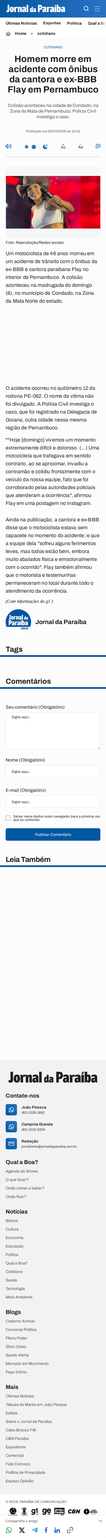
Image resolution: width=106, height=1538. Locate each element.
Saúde (11, 1280)
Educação (14, 1246)
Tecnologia (15, 1289)
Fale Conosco (18, 1464)
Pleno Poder (16, 1338)
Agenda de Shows (22, 1171)
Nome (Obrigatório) (25, 760)
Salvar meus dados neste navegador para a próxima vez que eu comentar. (56, 818)
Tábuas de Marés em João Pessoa (36, 1405)
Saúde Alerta (17, 1355)
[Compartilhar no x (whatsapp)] (22, 1531)
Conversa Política (21, 1330)
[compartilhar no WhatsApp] (9, 1530)
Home (20, 34)
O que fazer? (17, 1180)
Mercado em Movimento (27, 1364)
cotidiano (46, 34)
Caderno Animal (20, 1321)
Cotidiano (14, 1272)
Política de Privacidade (26, 1473)
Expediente (16, 1447)
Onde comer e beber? (25, 1188)
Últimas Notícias (21, 23)
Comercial (15, 1456)
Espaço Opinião (20, 1481)
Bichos (12, 1221)
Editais (12, 1413)
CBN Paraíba (17, 1439)
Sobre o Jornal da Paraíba (29, 1422)
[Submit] (86, 9)
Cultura (12, 1229)
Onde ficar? (16, 1197)
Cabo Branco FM (21, 1430)
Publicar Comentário (53, 835)
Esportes (52, 23)
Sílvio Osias (16, 1347)
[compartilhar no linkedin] (57, 1531)
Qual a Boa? (17, 1263)
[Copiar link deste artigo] (70, 1530)
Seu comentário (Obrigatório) (35, 707)
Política (74, 23)
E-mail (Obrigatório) (26, 790)
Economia (14, 1238)
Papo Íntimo (16, 1372)
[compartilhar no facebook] (46, 1530)
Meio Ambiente (19, 1297)
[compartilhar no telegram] (35, 1530)
